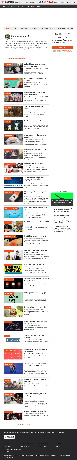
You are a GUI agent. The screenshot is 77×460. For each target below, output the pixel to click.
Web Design (7, 178)
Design (13, 6)
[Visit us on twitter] (43, 2)
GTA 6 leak (34, 28)
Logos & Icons (8, 322)
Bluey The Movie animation (20, 28)
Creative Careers (9, 135)
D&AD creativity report (47, 28)
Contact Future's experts (27, 443)
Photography (8, 64)
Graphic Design (8, 150)
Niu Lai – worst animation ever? (66, 28)
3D (18, 6)
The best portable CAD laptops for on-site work (63, 221)
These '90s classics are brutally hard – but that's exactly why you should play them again (63, 209)
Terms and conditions (43, 443)
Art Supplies (8, 93)
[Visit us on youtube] (47, 2)
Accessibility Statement (44, 446)
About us (6, 443)
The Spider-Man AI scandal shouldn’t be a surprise (61, 216)
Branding (7, 336)
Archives (34, 425)
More (38, 6)
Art (8, 6)
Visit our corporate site (58, 432)
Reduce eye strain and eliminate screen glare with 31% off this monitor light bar (63, 202)
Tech (23, 6)
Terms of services (66, 50)
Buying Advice (31, 6)
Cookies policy (7, 446)
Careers (58, 446)
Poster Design (8, 222)
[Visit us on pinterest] (50, 2)
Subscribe (56, 2)
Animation (7, 121)
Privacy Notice (67, 51)
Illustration (8, 107)
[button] (72, 2)
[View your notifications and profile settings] (67, 2)
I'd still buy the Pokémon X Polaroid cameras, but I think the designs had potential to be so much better (63, 229)
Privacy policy (59, 443)
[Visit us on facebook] (40, 2)
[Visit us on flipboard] (52, 2)
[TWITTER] (28, 36)
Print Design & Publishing (11, 79)
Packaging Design (9, 279)
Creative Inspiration (10, 164)
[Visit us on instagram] (45, 2)
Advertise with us (25, 446)
